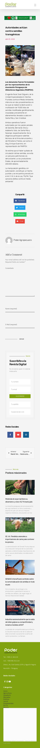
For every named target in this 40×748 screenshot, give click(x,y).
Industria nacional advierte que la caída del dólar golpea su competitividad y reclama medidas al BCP (19, 622)
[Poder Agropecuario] (11, 5)
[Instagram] (7, 682)
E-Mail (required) (11, 324)
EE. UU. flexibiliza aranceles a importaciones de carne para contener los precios (19, 539)
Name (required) (11, 308)
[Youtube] (10, 682)
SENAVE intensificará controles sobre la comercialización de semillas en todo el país (20, 582)
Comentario (9, 268)
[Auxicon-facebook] (5, 682)
